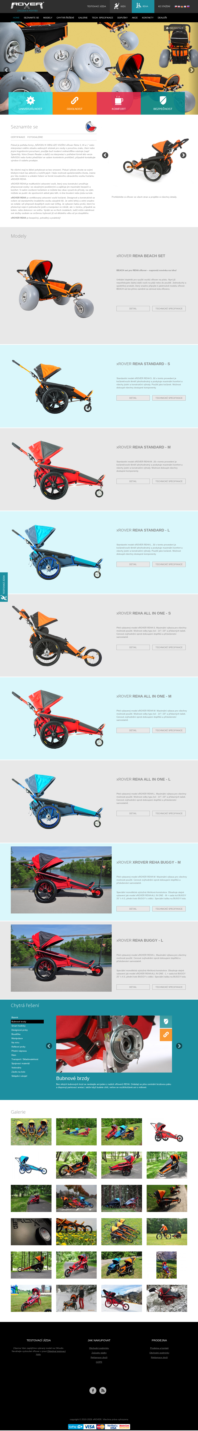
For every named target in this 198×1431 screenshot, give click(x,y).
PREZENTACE (175, 28)
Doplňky (122, 17)
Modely (47, 17)
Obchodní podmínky (99, 1348)
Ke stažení (164, 6)
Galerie (83, 17)
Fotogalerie (35, 137)
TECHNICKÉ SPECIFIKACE (169, 308)
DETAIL (133, 308)
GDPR (99, 1362)
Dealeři (162, 17)
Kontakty (147, 17)
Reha (145, 6)
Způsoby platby (99, 1353)
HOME (16, 17)
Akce (135, 17)
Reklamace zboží (99, 1357)
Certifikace (18, 137)
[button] (5, 68)
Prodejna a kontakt (159, 1348)
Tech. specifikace (102, 17)
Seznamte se (31, 17)
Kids (123, 6)
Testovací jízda (96, 6)
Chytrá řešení (65, 17)
